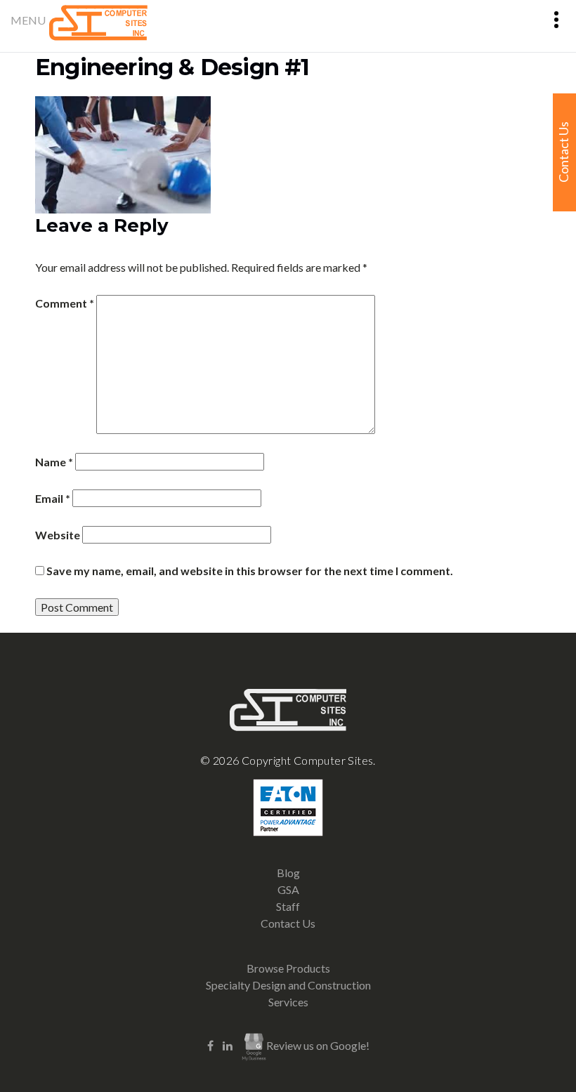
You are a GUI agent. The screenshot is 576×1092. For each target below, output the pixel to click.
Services (288, 1001)
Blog (288, 872)
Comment (64, 303)
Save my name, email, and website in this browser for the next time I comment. (249, 570)
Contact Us (288, 923)
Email (52, 498)
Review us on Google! (317, 1045)
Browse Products (288, 968)
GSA (288, 889)
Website (57, 534)
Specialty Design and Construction (288, 985)
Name (54, 461)
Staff (288, 906)
